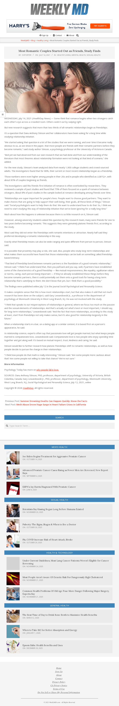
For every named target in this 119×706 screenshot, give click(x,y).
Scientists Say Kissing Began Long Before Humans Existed (53, 509)
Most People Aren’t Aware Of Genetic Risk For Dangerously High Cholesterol (62, 577)
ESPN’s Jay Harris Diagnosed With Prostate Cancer (49, 486)
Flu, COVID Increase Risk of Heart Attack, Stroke (47, 539)
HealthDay (28, 387)
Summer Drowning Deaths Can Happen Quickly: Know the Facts (53, 401)
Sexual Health (93, 55)
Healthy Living (64, 55)
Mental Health (79, 55)
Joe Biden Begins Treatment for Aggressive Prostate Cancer (54, 456)
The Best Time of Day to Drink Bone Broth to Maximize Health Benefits (59, 615)
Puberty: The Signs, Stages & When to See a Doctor (49, 524)
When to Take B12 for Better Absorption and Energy (49, 630)
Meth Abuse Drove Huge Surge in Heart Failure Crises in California (51, 404)
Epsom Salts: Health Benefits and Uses (42, 645)
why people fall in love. (47, 369)
